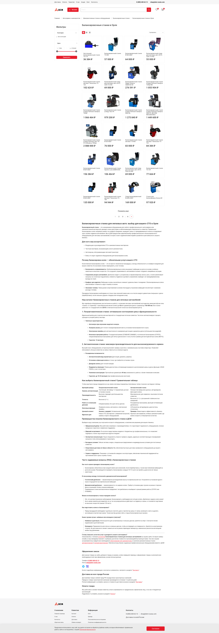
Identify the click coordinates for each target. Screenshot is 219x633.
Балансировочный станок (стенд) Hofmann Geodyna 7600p (91, 111)
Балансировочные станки (121, 18)
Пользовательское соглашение (97, 619)
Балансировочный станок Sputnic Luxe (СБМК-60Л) (112, 169)
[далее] (131, 216)
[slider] (57, 51)
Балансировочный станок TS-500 (112, 54)
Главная (57, 18)
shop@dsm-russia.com (157, 2)
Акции (83, 2)
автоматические (87, 543)
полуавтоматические (101, 543)
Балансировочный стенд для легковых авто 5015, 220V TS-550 (112, 83)
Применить (66, 57)
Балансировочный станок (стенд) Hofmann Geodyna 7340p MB (154, 83)
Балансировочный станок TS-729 (154, 169)
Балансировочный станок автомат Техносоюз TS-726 (91, 83)
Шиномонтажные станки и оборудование (96, 18)
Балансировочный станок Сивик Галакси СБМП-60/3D (133, 83)
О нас (78, 2)
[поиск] (149, 10)
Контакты (94, 2)
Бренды (90, 616)
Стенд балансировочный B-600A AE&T (133, 197)
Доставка (57, 2)
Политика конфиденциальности (97, 622)
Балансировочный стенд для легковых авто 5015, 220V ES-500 (133, 169)
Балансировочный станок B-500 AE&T (133, 54)
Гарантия (72, 2)
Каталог (74, 9)
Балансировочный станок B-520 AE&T (112, 140)
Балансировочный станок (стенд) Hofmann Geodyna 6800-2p (133, 111)
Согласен (155, 629)
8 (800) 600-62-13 (142, 2)
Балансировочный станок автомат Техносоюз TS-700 (112, 198)
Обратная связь (59, 622)
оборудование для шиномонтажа (121, 541)
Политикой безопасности (87, 629)
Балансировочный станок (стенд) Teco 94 (112, 110)
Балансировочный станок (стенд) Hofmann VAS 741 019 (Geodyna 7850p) (91, 141)
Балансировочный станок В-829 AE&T (91, 169)
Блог (88, 2)
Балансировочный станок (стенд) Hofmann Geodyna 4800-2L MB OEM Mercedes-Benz (154, 112)
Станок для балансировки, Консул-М (154, 197)
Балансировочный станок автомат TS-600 (133, 140)
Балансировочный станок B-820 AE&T (91, 197)
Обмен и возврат (76, 622)
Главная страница (59, 613)
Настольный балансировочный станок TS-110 (91, 55)
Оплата (64, 2)
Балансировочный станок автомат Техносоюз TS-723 (154, 141)
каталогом (101, 537)
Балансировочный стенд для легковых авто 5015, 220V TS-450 (154, 55)
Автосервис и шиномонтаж (71, 18)
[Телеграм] (83, 566)
